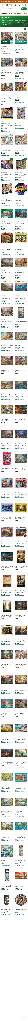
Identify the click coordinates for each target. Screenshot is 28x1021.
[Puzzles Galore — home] (9, 5)
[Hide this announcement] (26, 1)
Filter (4, 29)
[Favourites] (22, 5)
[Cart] (25, 5)
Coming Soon (6, 13)
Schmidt (3, 221)
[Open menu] (2, 5)
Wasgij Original (7, 123)
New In (17, 13)
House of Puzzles (18, 172)
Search (23, 8)
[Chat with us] (15, 5)
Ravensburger (4, 70)
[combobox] (11, 8)
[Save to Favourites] (2, 42)
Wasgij (2, 121)
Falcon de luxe (4, 46)
